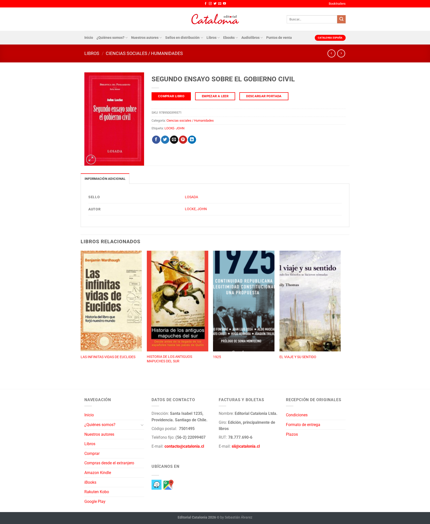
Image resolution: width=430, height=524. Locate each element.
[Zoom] (91, 159)
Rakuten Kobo (96, 491)
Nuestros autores (145, 38)
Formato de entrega (303, 424)
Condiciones (297, 415)
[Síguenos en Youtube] (224, 3)
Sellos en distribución (182, 38)
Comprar (92, 453)
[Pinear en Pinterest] (183, 140)
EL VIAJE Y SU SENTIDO (297, 357)
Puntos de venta (279, 38)
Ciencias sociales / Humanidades (144, 53)
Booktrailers (337, 3)
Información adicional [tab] (105, 179)
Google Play (95, 501)
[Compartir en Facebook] (156, 140)
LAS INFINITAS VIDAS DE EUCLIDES (108, 357)
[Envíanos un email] (219, 3)
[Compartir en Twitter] (165, 140)
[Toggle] (142, 425)
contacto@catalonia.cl (184, 446)
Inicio (88, 38)
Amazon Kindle (97, 472)
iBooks (90, 482)
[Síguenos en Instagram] (210, 3)
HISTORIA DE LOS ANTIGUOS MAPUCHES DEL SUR (169, 359)
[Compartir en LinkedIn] (192, 140)
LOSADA (191, 197)
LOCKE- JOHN (174, 128)
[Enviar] (341, 19)
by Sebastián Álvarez (236, 517)
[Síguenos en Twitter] (215, 3)
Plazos (292, 434)
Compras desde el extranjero (109, 463)
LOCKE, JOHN (196, 209)
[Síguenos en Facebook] (205, 3)
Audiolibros (250, 38)
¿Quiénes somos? (110, 38)
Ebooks (229, 38)
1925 (217, 357)
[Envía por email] (174, 140)
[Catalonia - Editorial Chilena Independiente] (215, 19)
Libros (211, 38)
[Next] (340, 314)
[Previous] (81, 314)
